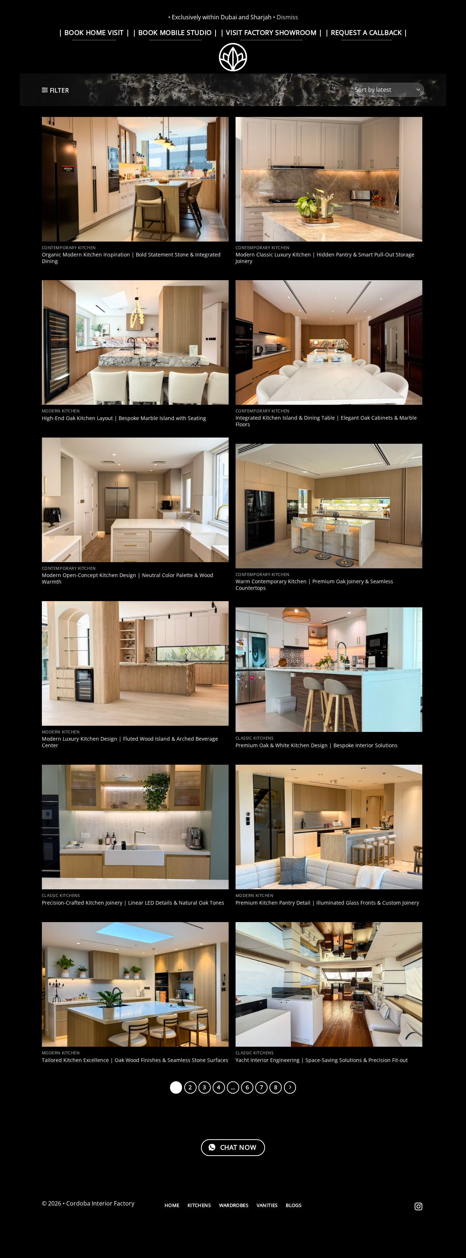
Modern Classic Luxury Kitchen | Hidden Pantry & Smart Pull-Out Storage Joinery (325, 258)
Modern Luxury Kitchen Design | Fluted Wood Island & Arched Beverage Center (130, 742)
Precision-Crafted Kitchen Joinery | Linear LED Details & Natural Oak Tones (133, 903)
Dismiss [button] (287, 17)
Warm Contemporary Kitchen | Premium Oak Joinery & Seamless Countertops (314, 585)
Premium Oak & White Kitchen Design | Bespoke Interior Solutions (317, 745)
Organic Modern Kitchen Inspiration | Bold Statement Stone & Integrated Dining (131, 258)
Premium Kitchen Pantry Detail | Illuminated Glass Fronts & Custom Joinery (327, 903)
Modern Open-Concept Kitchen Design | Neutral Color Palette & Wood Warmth (127, 578)
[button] (55, 90)
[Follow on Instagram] (418, 1207)
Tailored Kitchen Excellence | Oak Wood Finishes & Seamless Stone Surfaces (135, 1060)
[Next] (290, 1087)
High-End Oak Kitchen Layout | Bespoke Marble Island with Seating (124, 418)
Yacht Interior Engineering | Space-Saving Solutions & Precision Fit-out (322, 1060)
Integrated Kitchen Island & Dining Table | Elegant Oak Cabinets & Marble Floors (326, 421)
